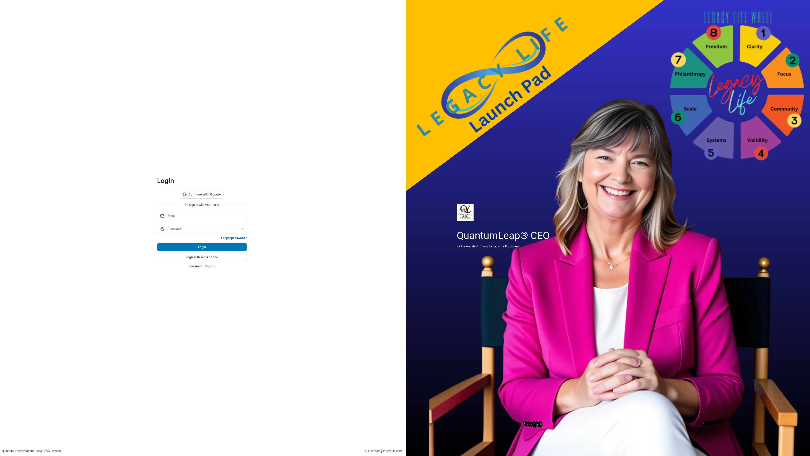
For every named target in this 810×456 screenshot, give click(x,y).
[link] (32, 451)
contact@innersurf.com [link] (386, 451)
